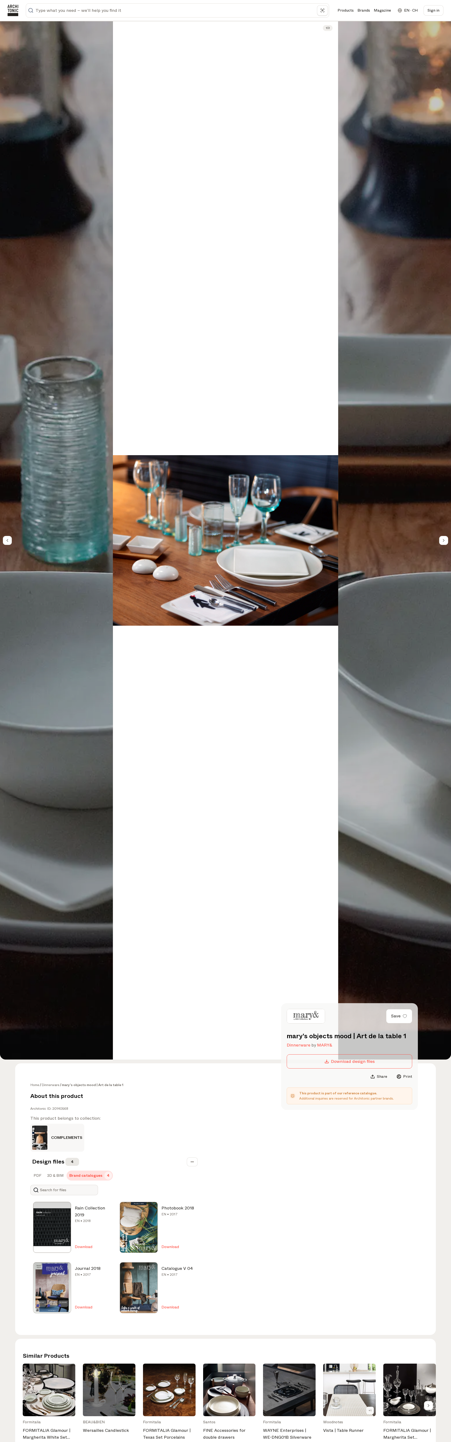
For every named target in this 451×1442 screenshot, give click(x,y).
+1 (370, 1410)
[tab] (37, 1176)
